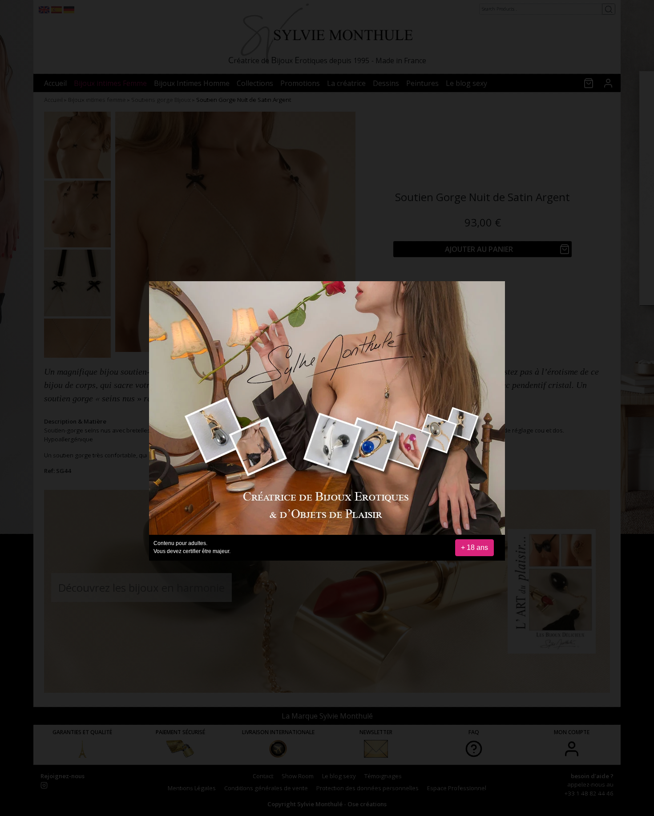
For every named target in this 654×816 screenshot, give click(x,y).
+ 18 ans (474, 547)
